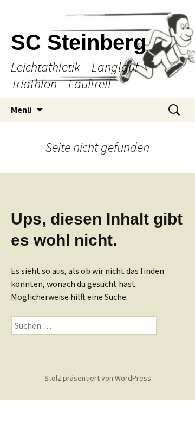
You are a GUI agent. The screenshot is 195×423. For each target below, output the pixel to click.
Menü (21, 109)
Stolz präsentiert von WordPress (97, 378)
